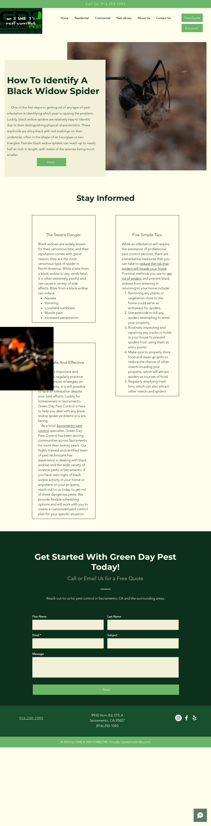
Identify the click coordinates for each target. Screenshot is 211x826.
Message (38, 653)
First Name (39, 616)
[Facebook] (186, 718)
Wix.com (144, 742)
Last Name (114, 616)
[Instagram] (178, 718)
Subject (112, 635)
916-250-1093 (31, 718)
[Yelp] (194, 718)
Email (35, 635)
